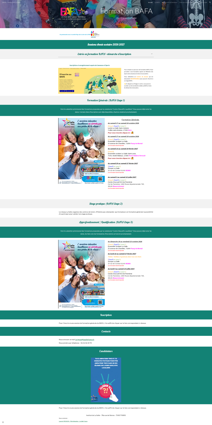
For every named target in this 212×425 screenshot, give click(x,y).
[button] (210, 2)
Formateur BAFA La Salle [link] (200, 2)
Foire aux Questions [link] (185, 2)
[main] (126, 14)
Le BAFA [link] (157, 2)
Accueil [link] (150, 2)
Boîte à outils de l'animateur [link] (169, 2)
